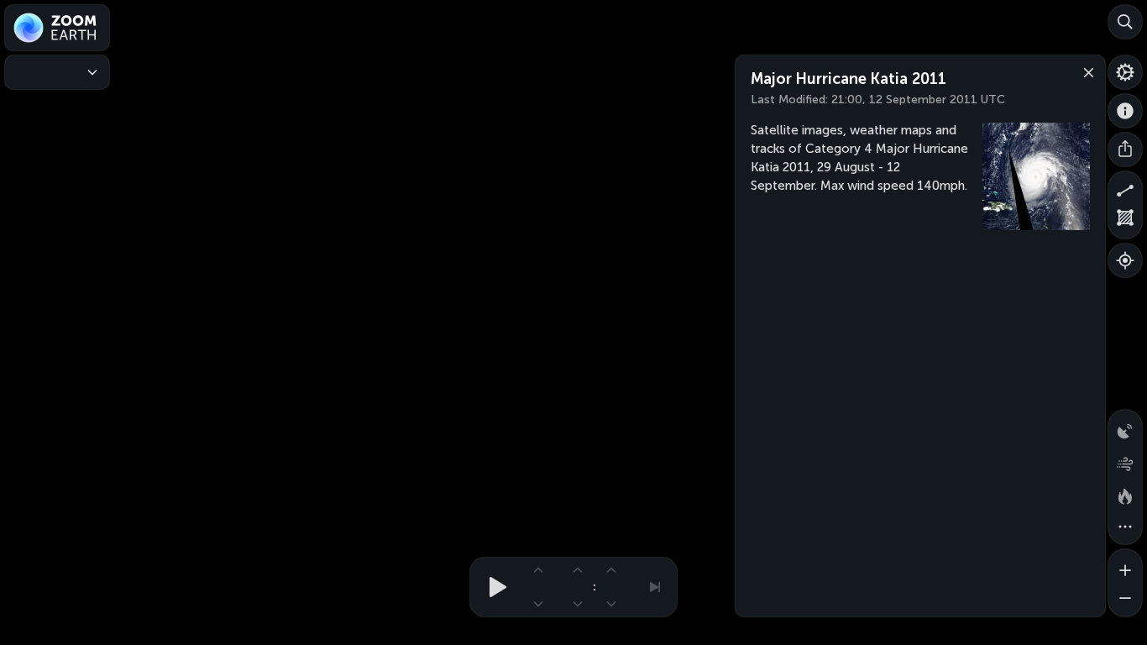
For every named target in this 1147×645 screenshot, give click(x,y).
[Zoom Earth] (57, 27)
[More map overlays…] (1125, 527)
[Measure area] (1125, 222)
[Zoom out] (1125, 599)
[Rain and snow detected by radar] (1125, 426)
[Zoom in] (1125, 566)
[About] (1125, 111)
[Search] (1125, 22)
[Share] (1125, 149)
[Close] (1085, 71)
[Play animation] (493, 587)
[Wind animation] (1125, 460)
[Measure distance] (1125, 188)
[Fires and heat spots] (1125, 494)
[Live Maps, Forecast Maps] (57, 72)
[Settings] (1125, 72)
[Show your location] (1125, 260)
